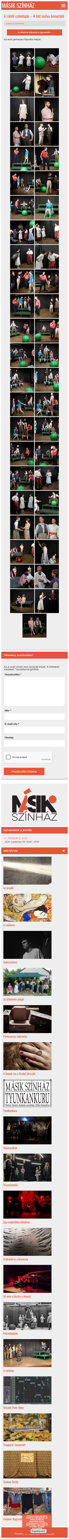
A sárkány (8, 1370)
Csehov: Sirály (10, 1482)
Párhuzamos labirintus (15, 1036)
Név (8, 710)
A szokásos (9, 925)
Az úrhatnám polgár (13, 999)
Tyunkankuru (10, 1110)
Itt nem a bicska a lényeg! (17, 1296)
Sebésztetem (10, 962)
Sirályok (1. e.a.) (17, 838)
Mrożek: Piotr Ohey (13, 1407)
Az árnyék (8, 888)
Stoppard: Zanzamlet (14, 1445)
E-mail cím (12, 724)
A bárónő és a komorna (15, 1259)
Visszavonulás (10, 1185)
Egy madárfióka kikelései (16, 1222)
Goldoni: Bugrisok (12, 1519)
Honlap (9, 737)
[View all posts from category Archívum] (64, 851)
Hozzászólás (13, 674)
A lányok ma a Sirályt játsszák (19, 1073)
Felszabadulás (10, 1333)
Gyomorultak (10, 1148)
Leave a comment (15, 23)
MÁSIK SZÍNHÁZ (18, 5)
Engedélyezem (38, 1531)
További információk (38, 1527)
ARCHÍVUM (10, 850)
